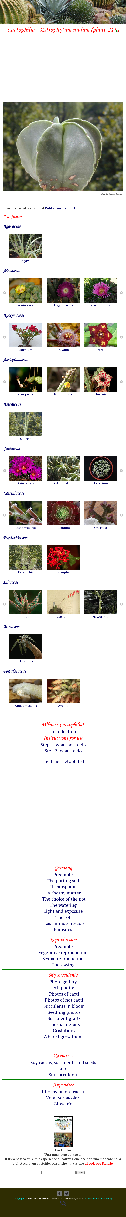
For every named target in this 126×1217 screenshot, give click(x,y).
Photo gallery (63, 982)
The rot (63, 917)
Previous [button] (4, 292)
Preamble (63, 874)
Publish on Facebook (60, 208)
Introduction (63, 731)
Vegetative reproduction (63, 952)
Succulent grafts (64, 1018)
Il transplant (63, 887)
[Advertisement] (63, 62)
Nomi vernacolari (63, 1098)
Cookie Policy (105, 1198)
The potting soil (63, 881)
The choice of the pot (64, 899)
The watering (63, 905)
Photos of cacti (64, 994)
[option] (25, 248)
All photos (64, 988)
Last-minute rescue (64, 923)
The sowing (63, 965)
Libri (63, 1068)
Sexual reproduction (63, 958)
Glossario (63, 1104)
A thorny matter (64, 893)
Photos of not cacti (64, 1000)
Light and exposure (63, 911)
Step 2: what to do (63, 751)
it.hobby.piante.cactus (63, 1091)
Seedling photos (64, 1012)
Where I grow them (63, 1036)
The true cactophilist (63, 761)
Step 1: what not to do (63, 745)
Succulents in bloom (64, 1006)
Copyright (19, 1198)
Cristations (64, 1030)
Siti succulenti (63, 1074)
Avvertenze (91, 1198)
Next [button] (121, 292)
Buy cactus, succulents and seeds (63, 1062)
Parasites (63, 929)
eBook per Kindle (99, 1163)
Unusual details (64, 1024)
